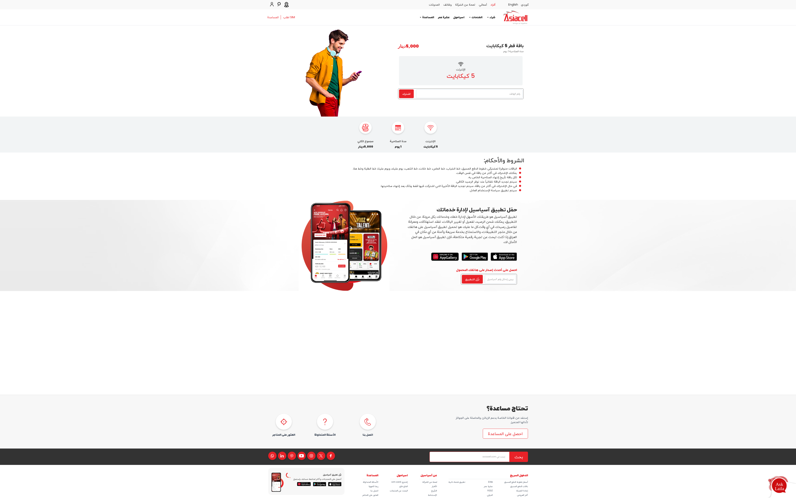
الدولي (490, 495)
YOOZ (490, 490)
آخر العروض (522, 495)
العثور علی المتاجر (370, 495)
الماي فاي (403, 486)
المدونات (434, 4)
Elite (490, 482)
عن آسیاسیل (428, 475)
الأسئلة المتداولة (370, 482)
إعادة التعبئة (522, 490)
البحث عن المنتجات (399, 490)
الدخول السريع (519, 475)
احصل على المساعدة (505, 434)
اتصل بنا (374, 490)
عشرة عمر (444, 17)
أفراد (492, 4)
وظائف (447, 4)
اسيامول (458, 17)
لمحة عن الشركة (465, 4)
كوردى (525, 4)
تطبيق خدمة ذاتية (457, 482)
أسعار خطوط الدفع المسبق (516, 482)
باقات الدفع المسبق (519, 486)
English (513, 4)
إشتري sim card (399, 482)
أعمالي (483, 4)
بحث (518, 457)
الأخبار (434, 486)
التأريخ (434, 490)
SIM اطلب (289, 17)
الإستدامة (432, 495)
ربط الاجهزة (373, 486)
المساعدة (273, 17)
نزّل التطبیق (472, 279)
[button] (779, 486)
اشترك (406, 94)
